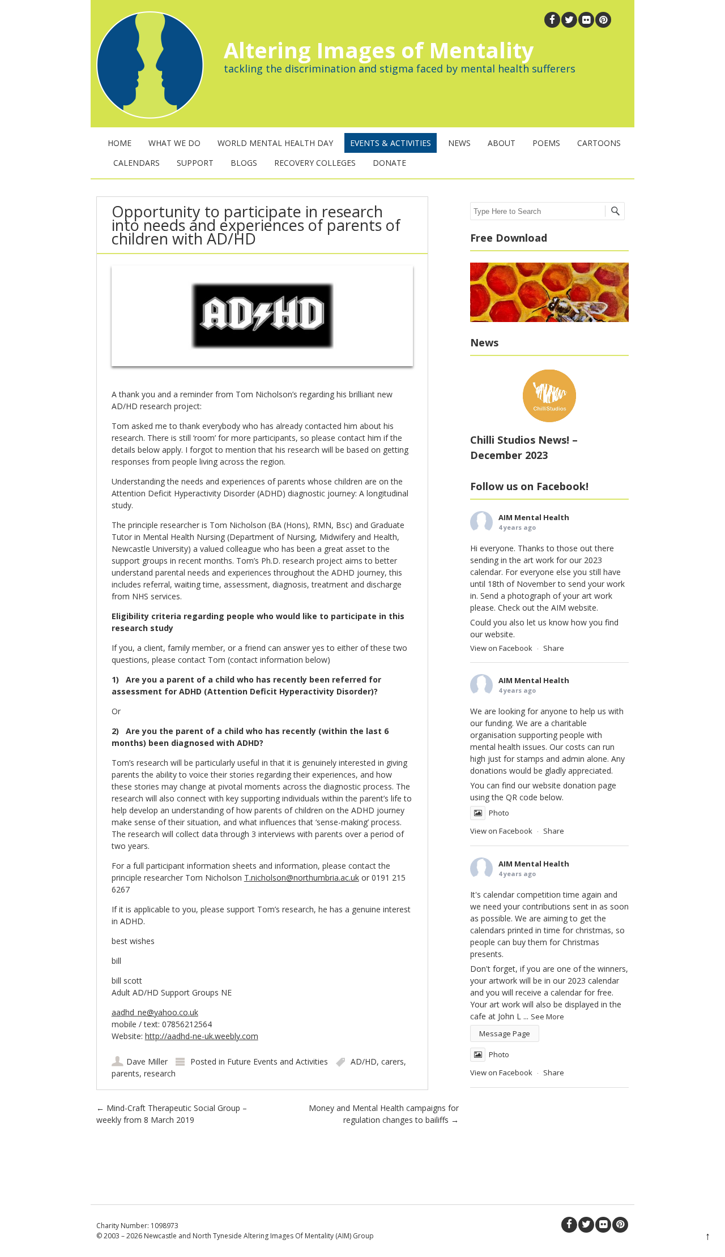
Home (119, 143)
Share (553, 648)
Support (195, 162)
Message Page (504, 1033)
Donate (389, 162)
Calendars (136, 162)
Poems (546, 143)
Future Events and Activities (277, 1061)
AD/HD (364, 1061)
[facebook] (552, 19)
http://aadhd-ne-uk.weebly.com (201, 1036)
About (501, 143)
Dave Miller (147, 1061)
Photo (499, 813)
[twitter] (569, 19)
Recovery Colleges (315, 162)
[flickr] (586, 19)
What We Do (174, 143)
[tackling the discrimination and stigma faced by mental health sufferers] (147, 115)
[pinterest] (603, 19)
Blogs (244, 162)
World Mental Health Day (275, 143)
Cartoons (599, 143)
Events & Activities (390, 143)
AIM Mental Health (533, 517)
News (459, 143)
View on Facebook (501, 648)
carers (392, 1061)
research (160, 1073)
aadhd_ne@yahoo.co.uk (155, 1012)
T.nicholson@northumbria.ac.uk (301, 877)
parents (125, 1073)
